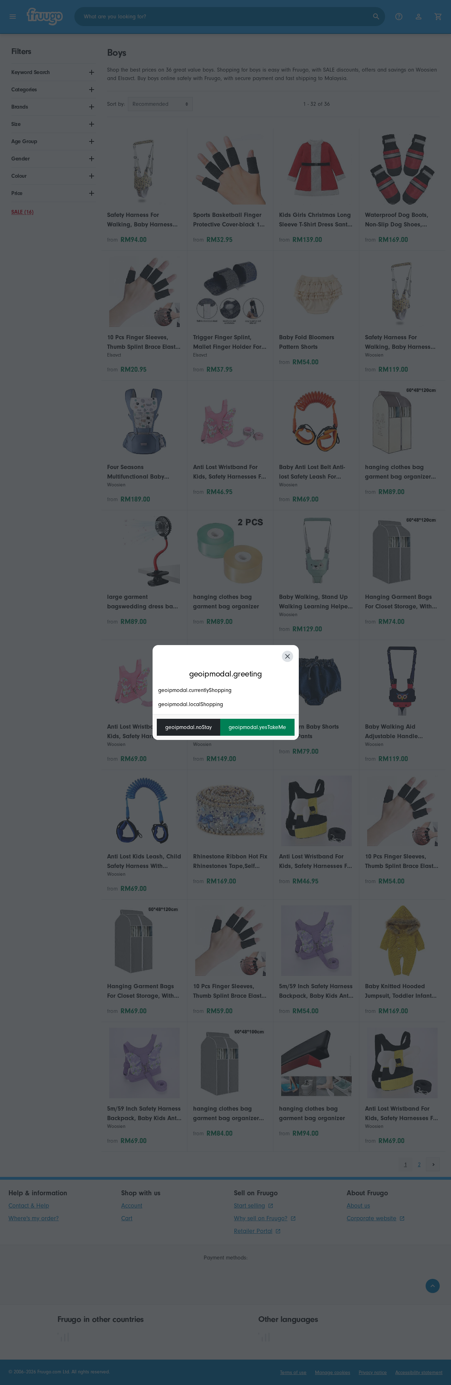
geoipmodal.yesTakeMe (257, 727)
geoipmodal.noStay (188, 727)
